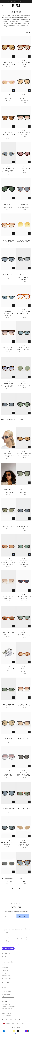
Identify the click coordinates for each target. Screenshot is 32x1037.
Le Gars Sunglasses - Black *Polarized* (8, 275)
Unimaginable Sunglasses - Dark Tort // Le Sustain (8, 491)
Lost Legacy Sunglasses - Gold (24, 384)
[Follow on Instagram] (7, 1019)
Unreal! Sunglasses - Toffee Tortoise (24, 809)
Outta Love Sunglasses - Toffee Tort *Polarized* (8, 562)
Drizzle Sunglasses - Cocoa (24, 63)
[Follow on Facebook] (2, 1019)
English (24, 1023)
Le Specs (8, 60)
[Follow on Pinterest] (11, 1019)
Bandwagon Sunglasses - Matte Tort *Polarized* (23, 206)
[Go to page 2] (19, 888)
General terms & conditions (8, 962)
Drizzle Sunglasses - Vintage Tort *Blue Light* (24, 313)
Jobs (3, 959)
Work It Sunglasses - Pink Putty (8, 97)
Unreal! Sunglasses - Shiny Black (8, 843)
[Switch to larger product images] (27, 32)
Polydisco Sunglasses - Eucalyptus (8, 774)
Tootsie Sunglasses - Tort (24, 169)
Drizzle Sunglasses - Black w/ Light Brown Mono (24, 98)
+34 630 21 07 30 (6, 1013)
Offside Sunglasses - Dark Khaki (24, 133)
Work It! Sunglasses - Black (8, 420)
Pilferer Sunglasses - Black (8, 705)
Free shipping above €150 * (16, 1)
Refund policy (5, 970)
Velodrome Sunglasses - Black (8, 526)
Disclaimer (4, 965)
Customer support (6, 975)
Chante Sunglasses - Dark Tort (24, 739)
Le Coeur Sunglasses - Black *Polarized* (8, 809)
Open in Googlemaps (6, 991)
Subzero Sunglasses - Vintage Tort (8, 241)
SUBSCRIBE (23, 916)
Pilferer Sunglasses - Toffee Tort (8, 633)
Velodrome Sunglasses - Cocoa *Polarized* (8, 134)
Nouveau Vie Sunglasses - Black (23, 420)
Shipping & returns (6, 973)
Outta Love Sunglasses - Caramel (23, 670)
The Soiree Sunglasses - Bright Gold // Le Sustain (24, 844)
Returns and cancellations (7, 978)
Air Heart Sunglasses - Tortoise (23, 880)
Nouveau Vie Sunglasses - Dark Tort (8, 455)
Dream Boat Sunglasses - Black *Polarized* (8, 206)
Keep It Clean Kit (8, 668)
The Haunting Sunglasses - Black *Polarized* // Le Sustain (23, 277)
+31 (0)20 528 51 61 (7, 995)
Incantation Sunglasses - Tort (24, 705)
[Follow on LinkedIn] (19, 1019)
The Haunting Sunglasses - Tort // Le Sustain (8, 385)
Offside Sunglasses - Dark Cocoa (8, 348)
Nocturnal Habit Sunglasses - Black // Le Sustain (23, 349)
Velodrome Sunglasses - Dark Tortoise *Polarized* (24, 634)
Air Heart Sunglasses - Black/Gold (23, 491)
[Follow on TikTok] (15, 1019)
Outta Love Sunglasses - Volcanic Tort (24, 562)
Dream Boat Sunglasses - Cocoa (8, 63)
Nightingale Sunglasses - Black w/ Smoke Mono (8, 313)
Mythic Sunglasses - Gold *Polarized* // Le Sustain (8, 880)
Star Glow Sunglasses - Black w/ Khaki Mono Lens (24, 774)
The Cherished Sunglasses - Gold (8, 597)
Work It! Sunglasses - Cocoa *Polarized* (24, 454)
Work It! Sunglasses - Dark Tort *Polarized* (24, 598)
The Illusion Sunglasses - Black (8, 739)
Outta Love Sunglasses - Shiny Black (23, 526)
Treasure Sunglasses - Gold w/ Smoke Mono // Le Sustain (8, 170)
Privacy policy (5, 967)
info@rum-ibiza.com (6, 1015)
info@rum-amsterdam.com (8, 997)
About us (4, 956)
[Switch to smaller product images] (29, 32)
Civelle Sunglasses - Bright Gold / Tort (24, 241)
